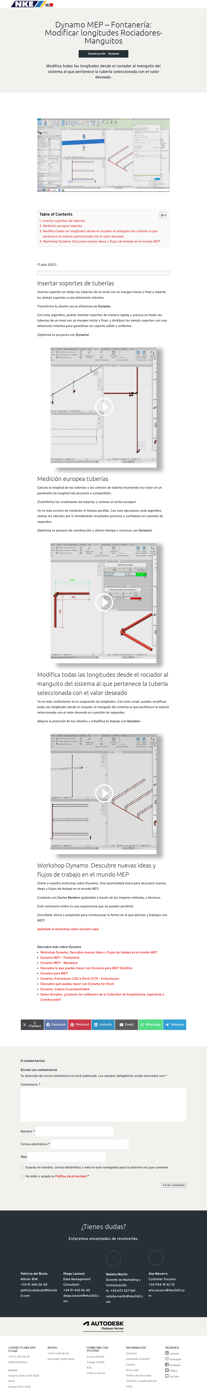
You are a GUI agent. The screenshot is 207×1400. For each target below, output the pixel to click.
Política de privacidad (71, 1176)
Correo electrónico (35, 1144)
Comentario (30, 1085)
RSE (89, 1367)
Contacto (131, 1353)
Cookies (130, 1364)
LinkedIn (174, 1354)
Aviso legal (132, 1370)
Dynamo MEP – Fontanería (59, 958)
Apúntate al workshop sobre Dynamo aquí (68, 929)
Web (24, 1157)
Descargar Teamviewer (61, 1359)
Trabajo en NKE (96, 1362)
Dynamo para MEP (54, 974)
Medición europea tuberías (62, 226)
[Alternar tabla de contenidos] (161, 215)
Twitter (173, 1371)
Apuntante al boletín (138, 1359)
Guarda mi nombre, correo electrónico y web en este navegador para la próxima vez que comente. (97, 1168)
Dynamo (113, 54)
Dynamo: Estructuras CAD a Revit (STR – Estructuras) (79, 979)
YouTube (174, 1376)
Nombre (28, 1132)
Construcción (97, 54)
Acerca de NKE (96, 1357)
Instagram (175, 1359)
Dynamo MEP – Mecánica (58, 963)
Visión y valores (96, 1373)
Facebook (175, 1365)
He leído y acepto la (57, 1176)
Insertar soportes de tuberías (63, 221)
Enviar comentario (174, 1185)
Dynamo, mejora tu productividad (64, 989)
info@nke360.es (17, 1362)
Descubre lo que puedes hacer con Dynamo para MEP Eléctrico (86, 968)
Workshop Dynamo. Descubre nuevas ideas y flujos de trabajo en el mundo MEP (101, 242)
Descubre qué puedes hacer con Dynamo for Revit (77, 984)
